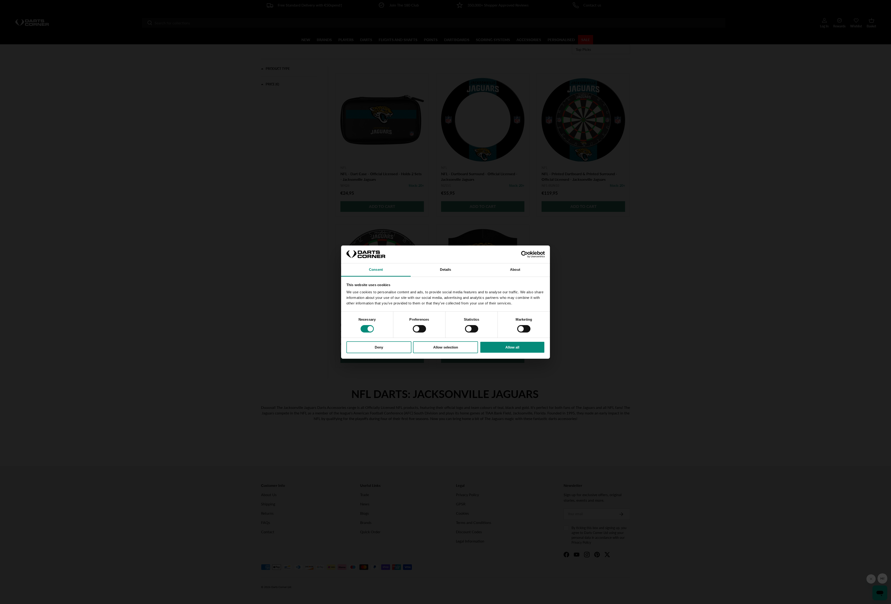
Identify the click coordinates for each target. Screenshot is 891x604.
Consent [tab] (376, 269)
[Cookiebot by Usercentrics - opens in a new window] (524, 254)
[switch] (419, 329)
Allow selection (445, 347)
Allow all (512, 347)
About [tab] (515, 269)
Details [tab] (445, 269)
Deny (379, 347)
